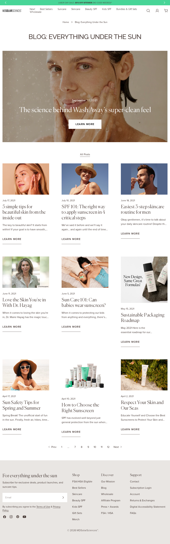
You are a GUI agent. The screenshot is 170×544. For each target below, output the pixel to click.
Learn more (85, 124)
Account (135, 494)
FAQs (133, 513)
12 (108, 447)
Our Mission (108, 481)
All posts (85, 154)
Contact (134, 481)
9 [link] (88, 447)
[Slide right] (164, 2)
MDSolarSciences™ (87, 530)
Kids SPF (77, 506)
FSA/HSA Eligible (82, 481)
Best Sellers (79, 488)
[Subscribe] (63, 497)
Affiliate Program (110, 500)
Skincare (77, 494)
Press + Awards (110, 506)
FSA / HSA (107, 513)
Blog (103, 488)
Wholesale (107, 494)
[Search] (148, 10)
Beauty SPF (78, 500)
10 (95, 447)
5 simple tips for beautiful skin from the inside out (24, 212)
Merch (76, 519)
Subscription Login (141, 488)
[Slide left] (5, 2)
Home (66, 22)
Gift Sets (77, 513)
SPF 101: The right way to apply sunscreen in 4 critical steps (83, 212)
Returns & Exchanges (142, 500)
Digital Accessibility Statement (147, 506)
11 (101, 447)
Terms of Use (43, 506)
